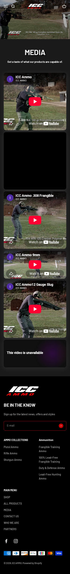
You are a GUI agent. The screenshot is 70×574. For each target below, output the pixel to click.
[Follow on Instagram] (15, 541)
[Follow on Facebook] (6, 541)
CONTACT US (11, 516)
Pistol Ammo (11, 447)
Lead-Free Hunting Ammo (50, 476)
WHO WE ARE (11, 522)
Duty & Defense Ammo (52, 468)
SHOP (7, 497)
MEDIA (7, 510)
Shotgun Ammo (13, 459)
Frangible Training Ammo (49, 449)
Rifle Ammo (10, 453)
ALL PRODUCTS (13, 503)
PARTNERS (10, 529)
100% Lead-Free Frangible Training (49, 459)
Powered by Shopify (32, 563)
